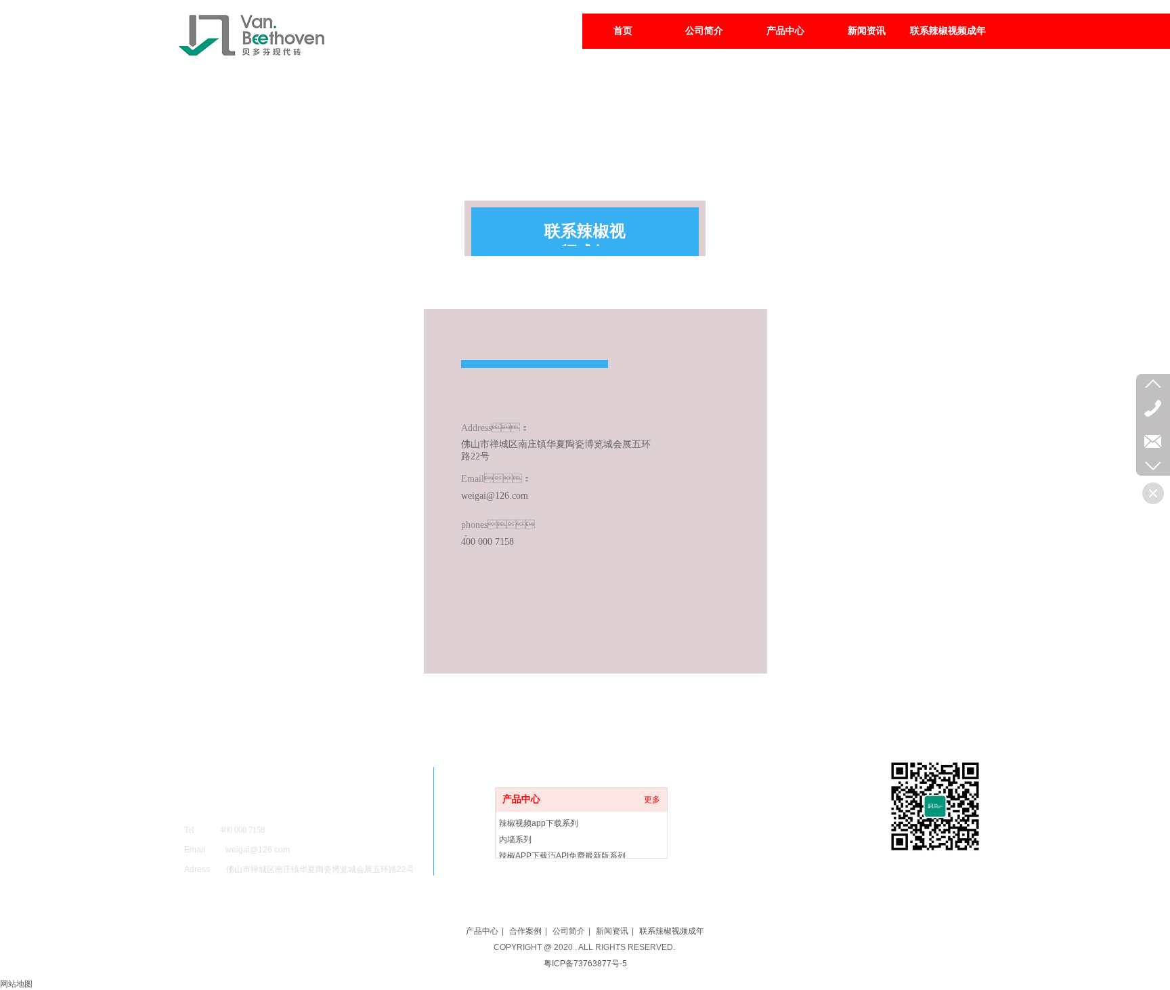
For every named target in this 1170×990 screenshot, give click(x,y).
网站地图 (16, 984)
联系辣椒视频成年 (671, 931)
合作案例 (525, 931)
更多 (652, 800)
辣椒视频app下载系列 (538, 823)
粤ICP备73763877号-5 (585, 963)
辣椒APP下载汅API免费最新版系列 (562, 856)
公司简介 (568, 931)
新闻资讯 (612, 931)
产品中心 (521, 799)
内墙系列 (515, 839)
